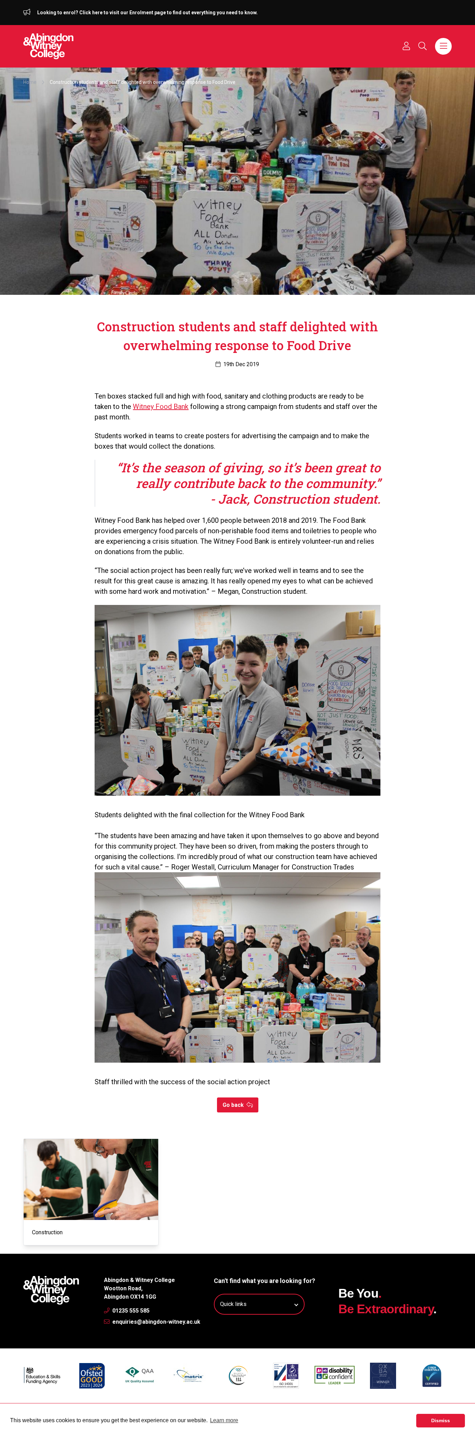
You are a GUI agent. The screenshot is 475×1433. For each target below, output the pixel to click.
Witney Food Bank (160, 406)
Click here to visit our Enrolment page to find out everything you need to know (167, 12)
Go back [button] (234, 1105)
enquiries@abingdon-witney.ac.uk (155, 1321)
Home (30, 82)
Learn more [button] (224, 1420)
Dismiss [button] (440, 1420)
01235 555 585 (130, 1310)
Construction (47, 1232)
